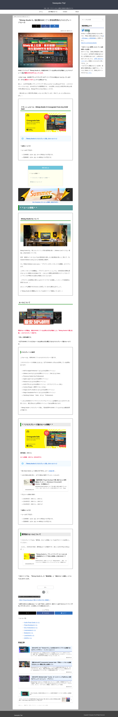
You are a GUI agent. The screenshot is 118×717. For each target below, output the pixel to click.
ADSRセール (28, 638)
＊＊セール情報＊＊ (34, 173)
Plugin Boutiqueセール (30, 625)
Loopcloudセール (29, 635)
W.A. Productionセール (30, 627)
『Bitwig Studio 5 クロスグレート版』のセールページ (41, 138)
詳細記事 (51, 471)
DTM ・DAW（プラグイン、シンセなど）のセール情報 (30, 596)
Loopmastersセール (30, 630)
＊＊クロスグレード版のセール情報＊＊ (40, 177)
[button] (102, 19)
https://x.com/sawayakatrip (89, 43)
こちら (89, 72)
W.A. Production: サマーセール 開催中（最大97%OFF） (46, 202)
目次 (43, 167)
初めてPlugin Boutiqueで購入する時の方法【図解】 (34, 600)
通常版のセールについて (36, 181)
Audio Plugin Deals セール (32, 622)
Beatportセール (28, 633)
